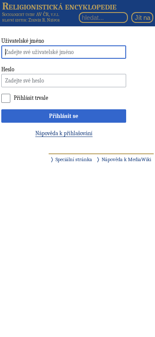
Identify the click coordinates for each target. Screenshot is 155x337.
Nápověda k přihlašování (64, 133)
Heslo (7, 69)
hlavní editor (14, 20)
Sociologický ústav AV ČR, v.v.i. (30, 14)
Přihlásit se (63, 116)
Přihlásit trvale (31, 98)
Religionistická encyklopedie (59, 6)
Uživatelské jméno (22, 41)
